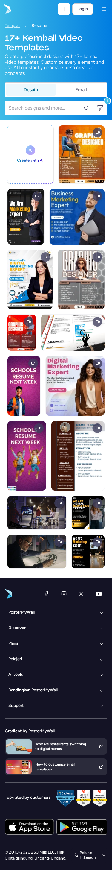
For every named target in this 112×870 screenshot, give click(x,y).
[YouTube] (99, 594)
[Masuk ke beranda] (6, 9)
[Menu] (103, 9)
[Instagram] (64, 594)
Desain (31, 89)
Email (81, 89)
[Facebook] (46, 594)
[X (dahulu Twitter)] (81, 594)
